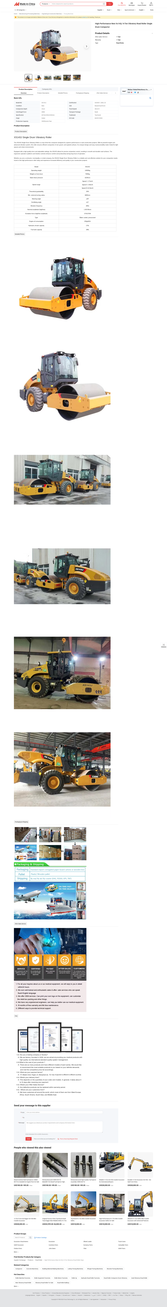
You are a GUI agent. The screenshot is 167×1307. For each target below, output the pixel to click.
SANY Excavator (19, 1245)
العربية (93, 1295)
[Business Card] (150, 98)
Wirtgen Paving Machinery (95, 1269)
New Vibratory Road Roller (23, 1283)
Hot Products (36, 1293)
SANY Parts (121, 1248)
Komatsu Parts (88, 1245)
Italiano (74, 1295)
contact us (84, 17)
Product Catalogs (41, 1237)
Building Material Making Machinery (53, 1269)
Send (28, 1139)
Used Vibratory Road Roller (139, 1278)
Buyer (108, 10)
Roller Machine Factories (22, 1278)
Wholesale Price (86, 1293)
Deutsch (80, 1295)
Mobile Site (125, 1293)
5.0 (129, 92)
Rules (151, 10)
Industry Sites (95, 1293)
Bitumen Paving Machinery (115, 1269)
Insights (132, 1293)
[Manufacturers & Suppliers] (24, 4)
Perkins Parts (18, 1248)
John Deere (52, 1248)
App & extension (129, 10)
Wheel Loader (88, 1241)
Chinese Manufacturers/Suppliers (60, 1293)
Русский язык (66, 1295)
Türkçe (121, 1295)
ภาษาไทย (115, 1295)
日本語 (104, 1295)
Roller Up (74, 1278)
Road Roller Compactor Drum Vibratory (115, 1278)
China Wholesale (75, 1293)
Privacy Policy (112, 1299)
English (38, 1295)
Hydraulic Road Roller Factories (90, 1278)
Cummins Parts (53, 1245)
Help (118, 10)
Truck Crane (121, 1241)
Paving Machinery (68, 13)
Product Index (117, 1293)
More (15, 1286)
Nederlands (87, 1295)
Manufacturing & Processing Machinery (29, 13)
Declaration (104, 1299)
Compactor (18, 1269)
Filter (85, 1248)
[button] (111, 93)
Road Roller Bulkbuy (63, 1283)
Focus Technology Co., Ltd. (71, 1299)
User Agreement (94, 1299)
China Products (46, 1293)
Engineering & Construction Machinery (52, 13)
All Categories (21, 10)
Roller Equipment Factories (42, 1278)
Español (44, 1295)
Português (51, 1295)
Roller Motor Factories (61, 1278)
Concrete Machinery (32, 1269)
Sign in (151, 5)
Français (58, 1295)
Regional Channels (106, 1293)
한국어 (99, 1295)
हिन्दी (109, 1295)
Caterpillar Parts (123, 1245)
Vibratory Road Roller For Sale (44, 1283)
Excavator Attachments (21, 1241)
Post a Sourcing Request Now (68, 1139)
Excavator (52, 1241)
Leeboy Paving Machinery (75, 1269)
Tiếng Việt (127, 1295)
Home (15, 13)
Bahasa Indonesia (137, 1295)
